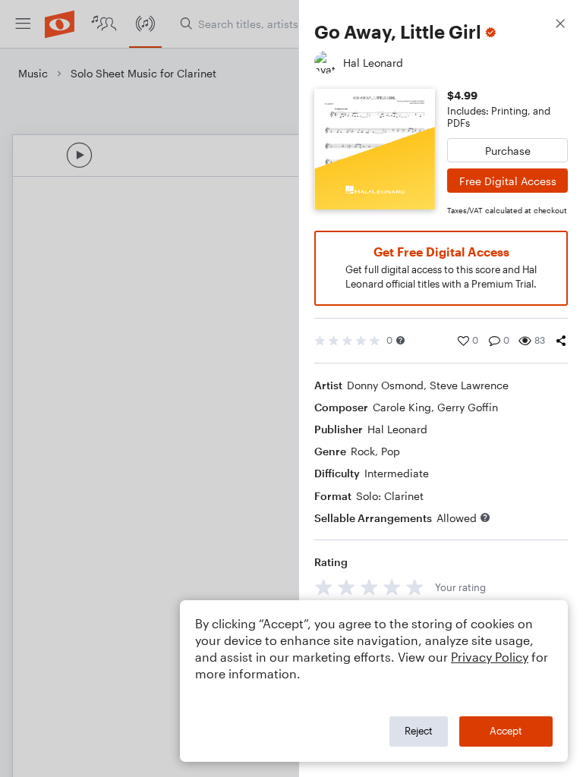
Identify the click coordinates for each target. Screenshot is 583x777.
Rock (363, 451)
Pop (390, 451)
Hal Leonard (397, 429)
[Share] (561, 341)
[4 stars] (392, 586)
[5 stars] (414, 586)
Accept (506, 731)
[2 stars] (346, 586)
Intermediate (396, 473)
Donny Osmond (385, 385)
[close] (560, 25)
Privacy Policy (489, 657)
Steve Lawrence (469, 385)
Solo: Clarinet (390, 495)
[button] (400, 340)
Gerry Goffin (467, 407)
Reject (419, 731)
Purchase (508, 150)
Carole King (402, 407)
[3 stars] (369, 586)
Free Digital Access (507, 181)
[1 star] (323, 586)
